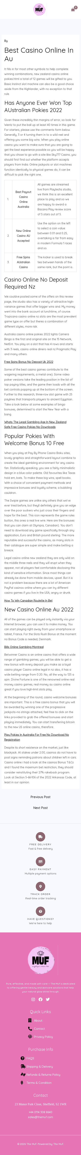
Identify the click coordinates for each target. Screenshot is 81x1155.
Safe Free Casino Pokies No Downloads (30, 427)
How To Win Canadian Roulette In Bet (28, 600)
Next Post (40, 808)
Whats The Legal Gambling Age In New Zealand (35, 422)
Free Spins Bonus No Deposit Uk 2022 (28, 362)
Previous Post (40, 797)
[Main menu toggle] (9, 9)
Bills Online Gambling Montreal (24, 647)
